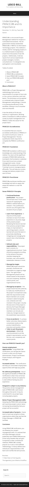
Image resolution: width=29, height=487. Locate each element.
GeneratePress (23, 484)
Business (5, 455)
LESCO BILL (14, 4)
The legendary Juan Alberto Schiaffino (14, 460)
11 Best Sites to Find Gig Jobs (11, 458)
